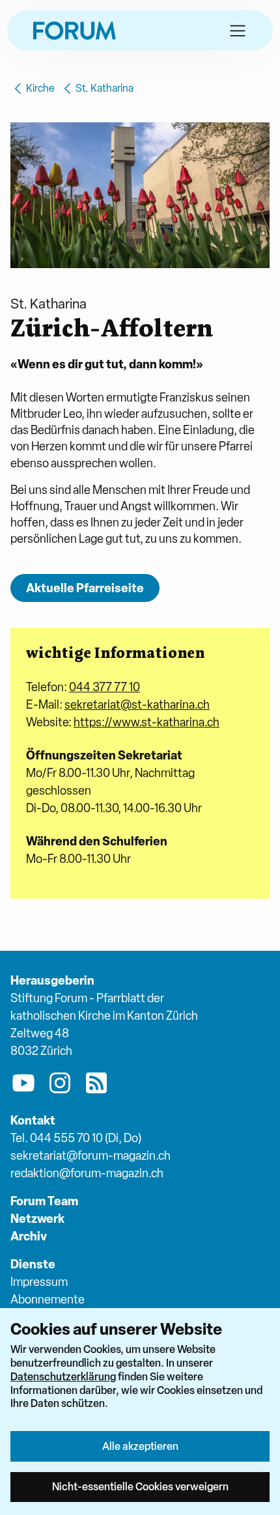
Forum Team (44, 1201)
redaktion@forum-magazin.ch (86, 1173)
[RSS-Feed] (96, 1085)
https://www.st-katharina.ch (146, 722)
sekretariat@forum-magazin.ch (90, 1155)
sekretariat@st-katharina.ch (137, 704)
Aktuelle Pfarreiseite (85, 588)
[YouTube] (23, 1085)
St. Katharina (104, 88)
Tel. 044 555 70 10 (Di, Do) (75, 1137)
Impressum (39, 1281)
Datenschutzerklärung (63, 1376)
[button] (238, 30)
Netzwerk (37, 1218)
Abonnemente (47, 1299)
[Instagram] (60, 1085)
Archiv (28, 1236)
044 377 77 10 (104, 686)
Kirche (40, 88)
